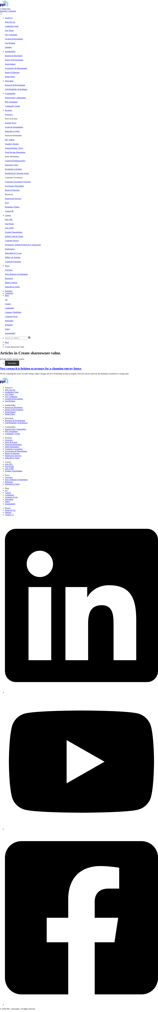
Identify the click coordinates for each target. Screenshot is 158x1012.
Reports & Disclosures (13, 56)
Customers (12, 11)
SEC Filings (9, 140)
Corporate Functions (13, 262)
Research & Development (15, 85)
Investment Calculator (13, 169)
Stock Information (12, 447)
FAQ (7, 203)
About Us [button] (9, 18)
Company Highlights (13, 312)
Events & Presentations (14, 127)
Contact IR (9, 211)
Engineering (9, 249)
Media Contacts (11, 283)
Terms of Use (10, 510)
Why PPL (9, 220)
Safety (7, 329)
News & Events (11, 442)
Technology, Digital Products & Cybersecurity (23, 245)
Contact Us (9, 515)
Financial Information (13, 444)
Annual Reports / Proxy (14, 148)
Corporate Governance (14, 449)
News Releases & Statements (16, 274)
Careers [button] (8, 215)
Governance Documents (14, 186)
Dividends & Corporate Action (17, 173)
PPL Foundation (11, 102)
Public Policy (10, 77)
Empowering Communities (15, 98)
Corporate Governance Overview (18, 182)
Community (9, 308)
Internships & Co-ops (13, 253)
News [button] (7, 266)
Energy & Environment (14, 60)
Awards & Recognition (14, 39)
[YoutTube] (81, 829)
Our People (9, 224)
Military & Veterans (12, 257)
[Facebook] (81, 1005)
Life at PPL (9, 228)
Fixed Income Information (15, 152)
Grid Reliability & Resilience (16, 89)
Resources (9, 278)
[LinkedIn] (81, 692)
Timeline (8, 47)
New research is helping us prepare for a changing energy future (40, 368)
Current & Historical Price (15, 161)
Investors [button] (8, 110)
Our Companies (11, 35)
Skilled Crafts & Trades (14, 236)
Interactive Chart (11, 165)
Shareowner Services (13, 199)
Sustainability (10, 333)
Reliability (9, 325)
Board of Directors (12, 72)
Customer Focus (11, 316)
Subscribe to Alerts (12, 131)
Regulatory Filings (12, 207)
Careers (8, 304)
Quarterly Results (12, 144)
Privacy (8, 508)
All (6, 300)
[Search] (29, 338)
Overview (9, 114)
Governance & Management (16, 68)
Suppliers (3, 11)
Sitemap (8, 512)
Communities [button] (10, 93)
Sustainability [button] (10, 51)
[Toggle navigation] (1, 13)
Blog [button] (7, 295)
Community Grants (12, 106)
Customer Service (12, 241)
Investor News (10, 123)
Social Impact (10, 64)
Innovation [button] (9, 81)
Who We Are (10, 22)
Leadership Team (11, 26)
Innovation (9, 321)
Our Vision (9, 30)
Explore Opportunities (13, 232)
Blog (7, 342)
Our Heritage (10, 43)
